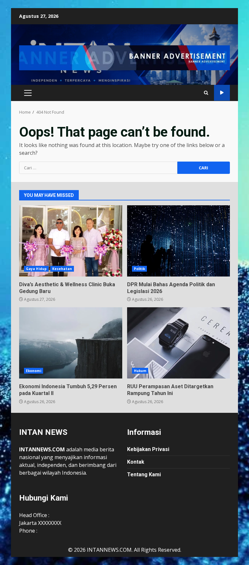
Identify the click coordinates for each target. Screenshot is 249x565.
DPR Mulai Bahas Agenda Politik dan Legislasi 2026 (178, 241)
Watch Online (222, 93)
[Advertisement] (124, 57)
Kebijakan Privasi (148, 449)
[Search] (206, 92)
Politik (139, 268)
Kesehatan (62, 268)
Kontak (135, 462)
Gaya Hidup (36, 268)
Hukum (140, 370)
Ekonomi (33, 370)
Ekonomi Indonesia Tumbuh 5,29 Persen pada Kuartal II (70, 343)
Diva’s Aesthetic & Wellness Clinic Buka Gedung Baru (70, 241)
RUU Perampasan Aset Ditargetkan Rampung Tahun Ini (178, 343)
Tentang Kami (144, 474)
